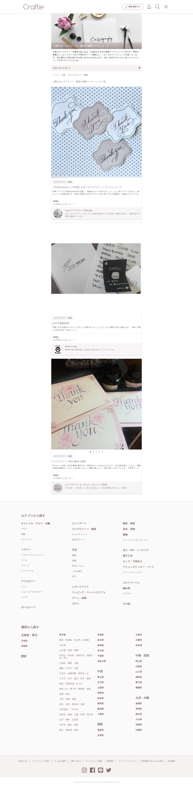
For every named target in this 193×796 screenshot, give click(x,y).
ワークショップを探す (41, 761)
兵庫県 (139, 640)
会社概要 (171, 761)
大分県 (139, 719)
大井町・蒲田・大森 (68, 663)
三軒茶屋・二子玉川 (68, 709)
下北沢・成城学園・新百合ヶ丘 (74, 673)
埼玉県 (100, 650)
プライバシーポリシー (128, 761)
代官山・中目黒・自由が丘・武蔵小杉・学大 (76, 656)
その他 (126, 603)
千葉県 (100, 656)
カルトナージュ (131, 582)
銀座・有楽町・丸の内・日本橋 (74, 640)
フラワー (26, 549)
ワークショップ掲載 (94, 761)
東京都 (62, 634)
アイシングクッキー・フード (138, 567)
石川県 (100, 682)
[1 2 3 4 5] (96, 404)
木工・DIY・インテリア (136, 550)
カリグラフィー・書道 (84, 529)
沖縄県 (139, 730)
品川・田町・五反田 (68, 719)
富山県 (100, 677)
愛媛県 (139, 687)
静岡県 (100, 703)
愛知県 (100, 709)
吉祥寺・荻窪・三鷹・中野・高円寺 (76, 714)
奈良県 (139, 645)
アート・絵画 (79, 598)
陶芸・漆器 (129, 523)
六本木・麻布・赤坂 (68, 725)
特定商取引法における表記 (152, 761)
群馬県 (100, 645)
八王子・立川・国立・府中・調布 (75, 678)
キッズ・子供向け (132, 561)
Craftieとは (22, 761)
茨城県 (100, 634)
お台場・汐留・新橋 (68, 650)
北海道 (24, 640)
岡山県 (139, 661)
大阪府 (139, 634)
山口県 (139, 671)
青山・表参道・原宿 (68, 730)
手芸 (74, 550)
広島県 (139, 666)
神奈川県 (101, 661)
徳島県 (139, 677)
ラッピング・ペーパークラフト (89, 592)
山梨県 (100, 687)
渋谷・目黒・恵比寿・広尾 (72, 704)
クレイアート (79, 523)
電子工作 (128, 555)
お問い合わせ (75, 761)
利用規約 (110, 761)
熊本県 (139, 714)
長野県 (100, 693)
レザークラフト (80, 586)
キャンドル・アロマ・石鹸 (35, 523)
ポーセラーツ (28, 607)
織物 (125, 534)
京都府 (100, 735)
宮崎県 (139, 724)
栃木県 (100, 640)
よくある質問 (60, 761)
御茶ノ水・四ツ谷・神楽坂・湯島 (75, 689)
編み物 (126, 588)
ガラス (75, 603)
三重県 (100, 714)
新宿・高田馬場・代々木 (70, 683)
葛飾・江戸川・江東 (68, 668)
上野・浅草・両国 (67, 699)
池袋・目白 (64, 694)
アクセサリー (28, 581)
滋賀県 (100, 730)
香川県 (139, 682)
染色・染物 (129, 529)
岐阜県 (100, 698)
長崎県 (139, 709)
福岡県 (139, 703)
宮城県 (24, 646)
